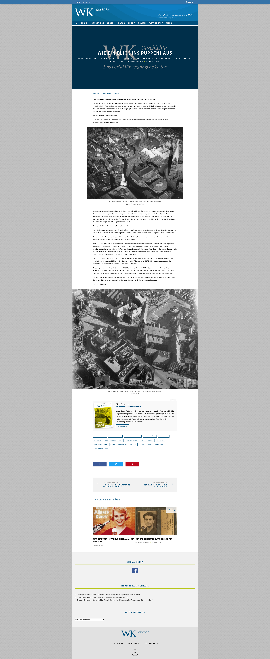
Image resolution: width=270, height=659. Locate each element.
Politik (142, 23)
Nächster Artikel (160, 482)
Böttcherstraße (131, 440)
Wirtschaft (156, 23)
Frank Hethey (98, 545)
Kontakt (118, 643)
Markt (113, 444)
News (78, 2)
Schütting (159, 444)
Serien (84, 23)
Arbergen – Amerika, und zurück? (119, 597)
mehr (169, 23)
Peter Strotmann (88, 59)
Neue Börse (122, 444)
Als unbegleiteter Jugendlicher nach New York (124, 594)
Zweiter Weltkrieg (101, 448)
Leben (110, 23)
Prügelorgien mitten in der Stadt (142, 600)
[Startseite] (77, 23)
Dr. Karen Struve (142, 542)
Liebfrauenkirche (100, 444)
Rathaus (133, 444)
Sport (131, 23)
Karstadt (160, 440)
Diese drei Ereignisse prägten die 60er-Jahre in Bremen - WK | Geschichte (102, 600)
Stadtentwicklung (131, 61)
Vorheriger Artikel (110, 482)
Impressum (133, 643)
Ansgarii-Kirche (115, 436)
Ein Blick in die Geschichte (153, 59)
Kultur (121, 23)
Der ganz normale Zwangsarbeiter (154, 539)
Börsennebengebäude (113, 440)
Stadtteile (98, 23)
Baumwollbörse (149, 436)
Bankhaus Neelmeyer (132, 436)
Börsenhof (98, 440)
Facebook (86, 2)
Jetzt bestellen (122, 426)
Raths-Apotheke (146, 444)
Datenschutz (151, 643)
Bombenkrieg (163, 436)
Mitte (187, 59)
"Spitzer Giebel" (100, 436)
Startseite (97, 93)
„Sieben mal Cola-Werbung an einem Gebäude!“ (116, 486)
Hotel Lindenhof (147, 440)
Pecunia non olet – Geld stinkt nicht (155, 486)
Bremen (128, 59)
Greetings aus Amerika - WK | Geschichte (91, 594)
